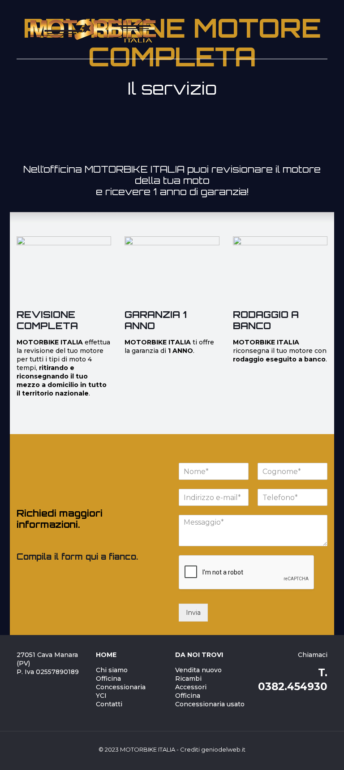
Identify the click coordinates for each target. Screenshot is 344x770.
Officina (108, 678)
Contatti (109, 704)
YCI (101, 696)
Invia (193, 613)
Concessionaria (121, 687)
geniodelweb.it (223, 749)
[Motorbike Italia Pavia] (93, 29)
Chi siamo (112, 670)
